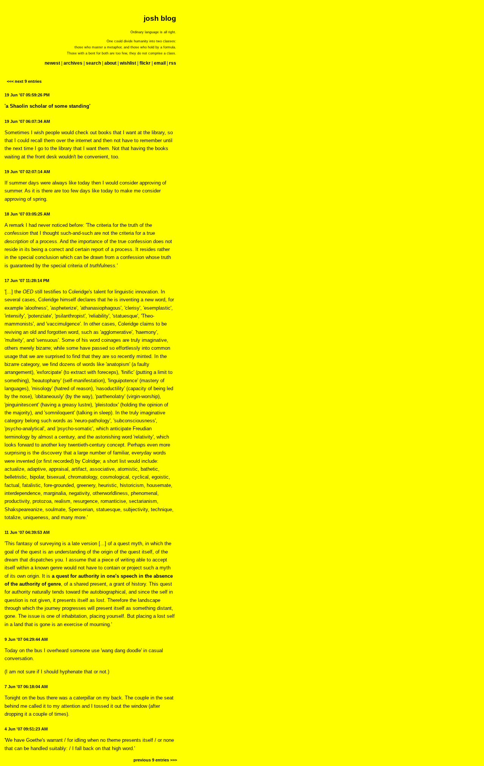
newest (52, 63)
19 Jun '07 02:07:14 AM (27, 171)
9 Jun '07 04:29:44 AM (26, 639)
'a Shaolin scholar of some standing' (47, 106)
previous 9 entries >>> (155, 760)
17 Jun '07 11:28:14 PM (27, 280)
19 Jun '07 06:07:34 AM (27, 121)
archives (73, 63)
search (93, 63)
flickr (145, 63)
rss (172, 63)
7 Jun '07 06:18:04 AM (26, 686)
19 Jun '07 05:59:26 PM (27, 95)
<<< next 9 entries (24, 81)
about (110, 63)
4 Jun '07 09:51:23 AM (26, 729)
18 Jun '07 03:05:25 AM (27, 214)
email (160, 63)
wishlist (128, 63)
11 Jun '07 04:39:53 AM (27, 532)
